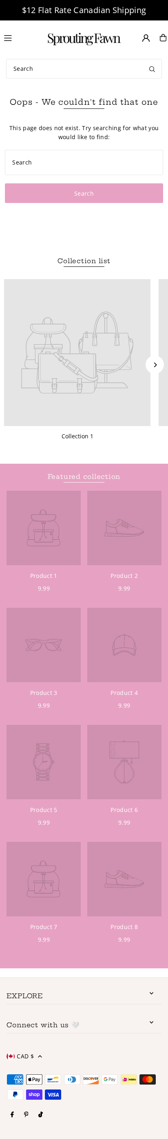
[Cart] (163, 37)
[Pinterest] (26, 1115)
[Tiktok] (40, 1115)
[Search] (152, 69)
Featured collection (84, 476)
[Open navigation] (20, 37)
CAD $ (25, 1056)
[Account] (146, 38)
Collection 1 (77, 436)
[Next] (155, 365)
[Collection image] (77, 352)
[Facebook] (12, 1115)
